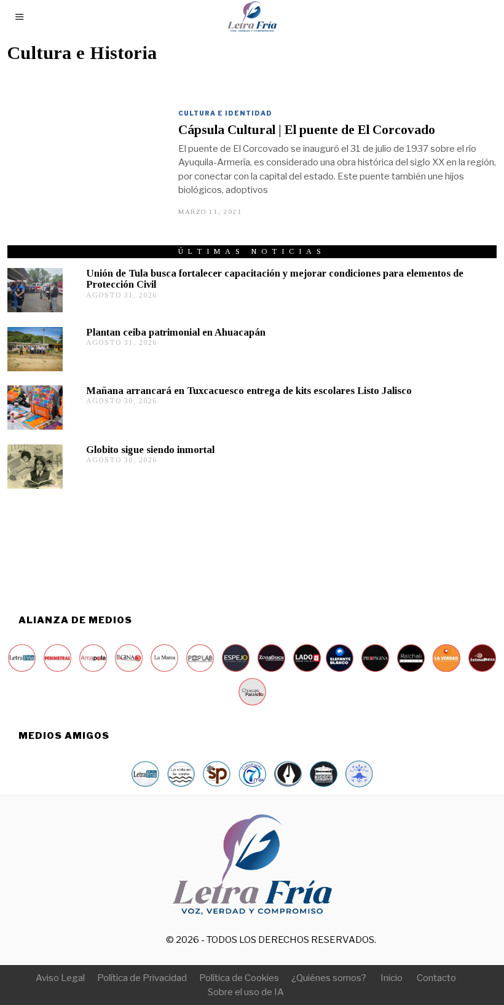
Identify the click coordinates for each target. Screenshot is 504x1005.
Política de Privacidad (142, 977)
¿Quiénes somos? (328, 977)
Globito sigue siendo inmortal (150, 449)
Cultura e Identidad (225, 113)
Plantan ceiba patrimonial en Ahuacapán (176, 332)
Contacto (436, 977)
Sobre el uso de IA (246, 992)
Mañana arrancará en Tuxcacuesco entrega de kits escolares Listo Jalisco (249, 390)
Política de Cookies (239, 977)
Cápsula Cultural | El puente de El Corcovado (306, 129)
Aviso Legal (60, 977)
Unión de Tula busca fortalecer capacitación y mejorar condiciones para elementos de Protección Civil (274, 278)
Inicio (391, 977)
